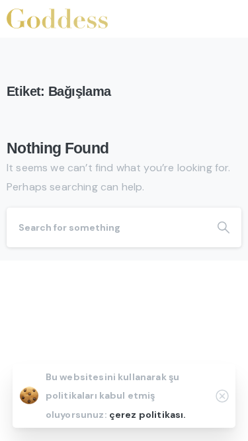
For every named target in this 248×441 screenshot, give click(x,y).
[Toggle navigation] (228, 18)
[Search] (223, 227)
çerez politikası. (147, 415)
